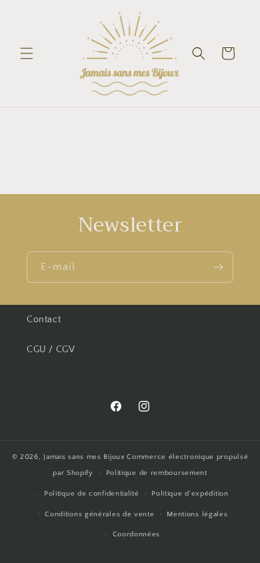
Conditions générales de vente (99, 514)
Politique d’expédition (189, 494)
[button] (26, 53)
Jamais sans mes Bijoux (84, 457)
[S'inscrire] (218, 267)
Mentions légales (197, 514)
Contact (44, 319)
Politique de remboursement (156, 473)
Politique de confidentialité (91, 494)
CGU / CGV (51, 349)
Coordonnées (137, 534)
